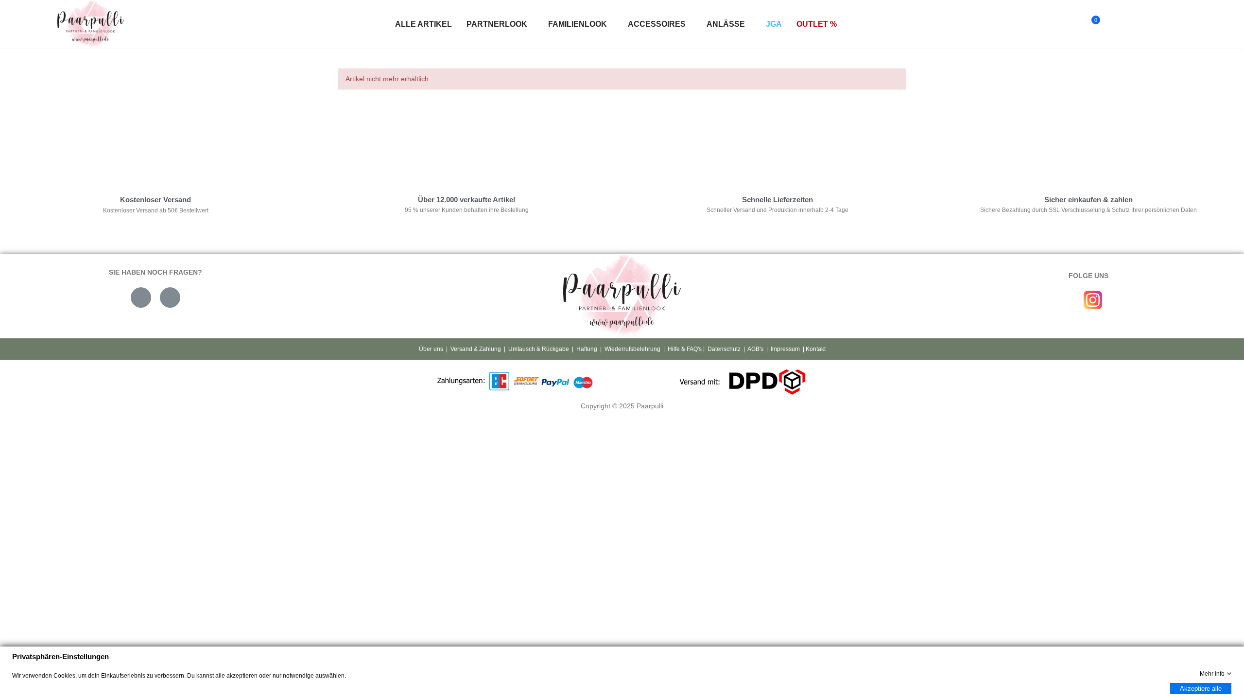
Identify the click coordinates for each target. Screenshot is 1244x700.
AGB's (755, 349)
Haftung (586, 349)
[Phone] (170, 297)
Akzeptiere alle (1201, 688)
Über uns (431, 349)
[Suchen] (1072, 24)
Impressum (785, 349)
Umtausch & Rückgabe (538, 349)
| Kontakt (813, 349)
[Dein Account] (1112, 24)
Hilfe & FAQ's (685, 349)
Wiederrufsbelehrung (632, 349)
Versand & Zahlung (475, 349)
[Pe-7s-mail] (141, 297)
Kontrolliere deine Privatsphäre (389, 143)
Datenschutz (724, 349)
